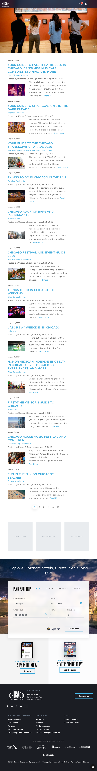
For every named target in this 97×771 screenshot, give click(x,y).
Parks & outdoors (16, 481)
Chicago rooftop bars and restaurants (31, 213)
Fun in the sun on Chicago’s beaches (31, 475)
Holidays (20, 113)
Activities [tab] (76, 589)
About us (40, 719)
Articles (11, 113)
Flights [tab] (50, 589)
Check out (18, 610)
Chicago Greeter (43, 729)
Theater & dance (20, 75)
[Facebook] (7, 706)
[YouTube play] (21, 706)
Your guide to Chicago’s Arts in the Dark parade (38, 107)
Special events (48, 150)
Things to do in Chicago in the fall (37, 177)
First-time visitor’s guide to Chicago (31, 404)
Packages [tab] (63, 589)
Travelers (71, 610)
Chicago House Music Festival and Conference (37, 438)
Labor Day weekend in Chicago (34, 327)
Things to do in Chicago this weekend (31, 291)
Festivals (12, 150)
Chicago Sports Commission (20, 733)
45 (58, 507)
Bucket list (20, 181)
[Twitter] (12, 706)
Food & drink (14, 218)
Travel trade (13, 723)
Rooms (52, 610)
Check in (53, 598)
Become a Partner (15, 729)
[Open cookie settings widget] (93, 767)
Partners (11, 726)
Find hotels (74, 629)
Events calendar (71, 719)
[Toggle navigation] (92, 4)
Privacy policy (47, 762)
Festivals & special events (28, 150)
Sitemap (86, 762)
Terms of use (76, 762)
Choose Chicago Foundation (48, 733)
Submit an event (71, 723)
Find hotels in (19, 598)
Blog (10, 75)
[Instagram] (16, 706)
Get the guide (70, 670)
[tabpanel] (48, 614)
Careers (39, 723)
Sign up (27, 671)
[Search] (86, 4)
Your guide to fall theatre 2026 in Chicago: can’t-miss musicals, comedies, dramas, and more (37, 68)
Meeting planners (15, 719)
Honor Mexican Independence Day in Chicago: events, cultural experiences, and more (36, 365)
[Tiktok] (26, 706)
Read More (49, 96)
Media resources (43, 726)
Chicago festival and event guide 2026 (36, 254)
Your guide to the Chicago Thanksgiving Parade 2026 (30, 145)
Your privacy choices (61, 762)
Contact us (84, 696)
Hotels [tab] (39, 589)
